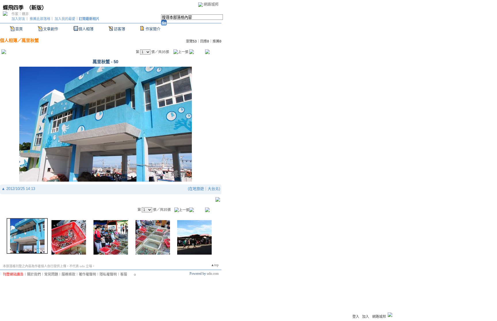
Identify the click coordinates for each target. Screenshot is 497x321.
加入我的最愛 (65, 19)
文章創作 (50, 29)
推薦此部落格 (40, 19)
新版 (36, 8)
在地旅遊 (196, 189)
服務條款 (68, 274)
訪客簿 (119, 29)
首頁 (19, 29)
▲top (215, 265)
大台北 (213, 189)
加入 (365, 317)
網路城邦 (211, 4)
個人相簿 (86, 29)
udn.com (213, 274)
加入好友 (18, 19)
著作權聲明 (87, 274)
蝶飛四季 (13, 8)
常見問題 (51, 274)
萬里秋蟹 (30, 40)
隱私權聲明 (108, 274)
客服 (123, 274)
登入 (355, 317)
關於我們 (34, 274)
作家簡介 (153, 29)
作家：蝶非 (20, 14)
